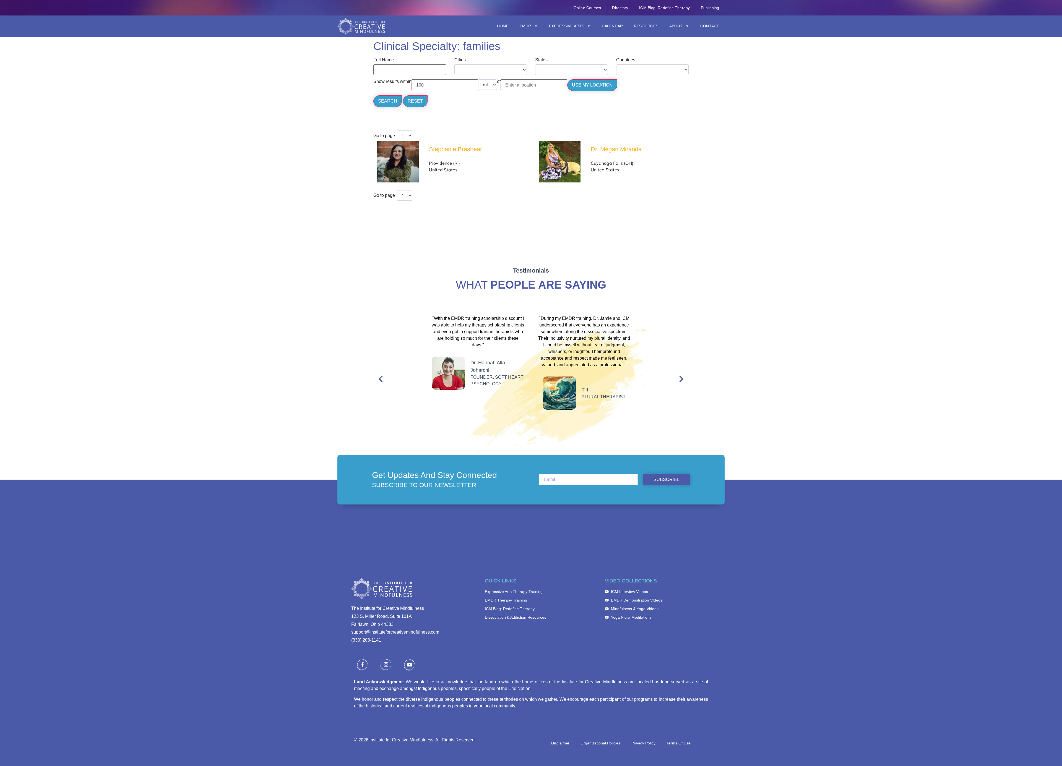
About (676, 26)
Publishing (710, 8)
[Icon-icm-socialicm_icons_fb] (362, 665)
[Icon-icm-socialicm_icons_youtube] (409, 665)
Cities (460, 60)
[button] (380, 378)
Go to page (384, 136)
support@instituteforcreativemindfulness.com (395, 632)
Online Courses (587, 8)
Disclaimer (560, 743)
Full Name (383, 60)
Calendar (612, 26)
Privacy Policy (643, 743)
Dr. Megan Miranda (616, 149)
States (541, 60)
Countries (625, 60)
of (499, 81)
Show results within (392, 81)
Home (503, 26)
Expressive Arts (566, 26)
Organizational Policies (600, 743)
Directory (620, 8)
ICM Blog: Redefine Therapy (664, 8)
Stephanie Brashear (455, 149)
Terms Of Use (679, 743)
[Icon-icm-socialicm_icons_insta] (386, 665)
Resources (646, 26)
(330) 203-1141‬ (366, 640)
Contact (709, 26)
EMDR (525, 26)
